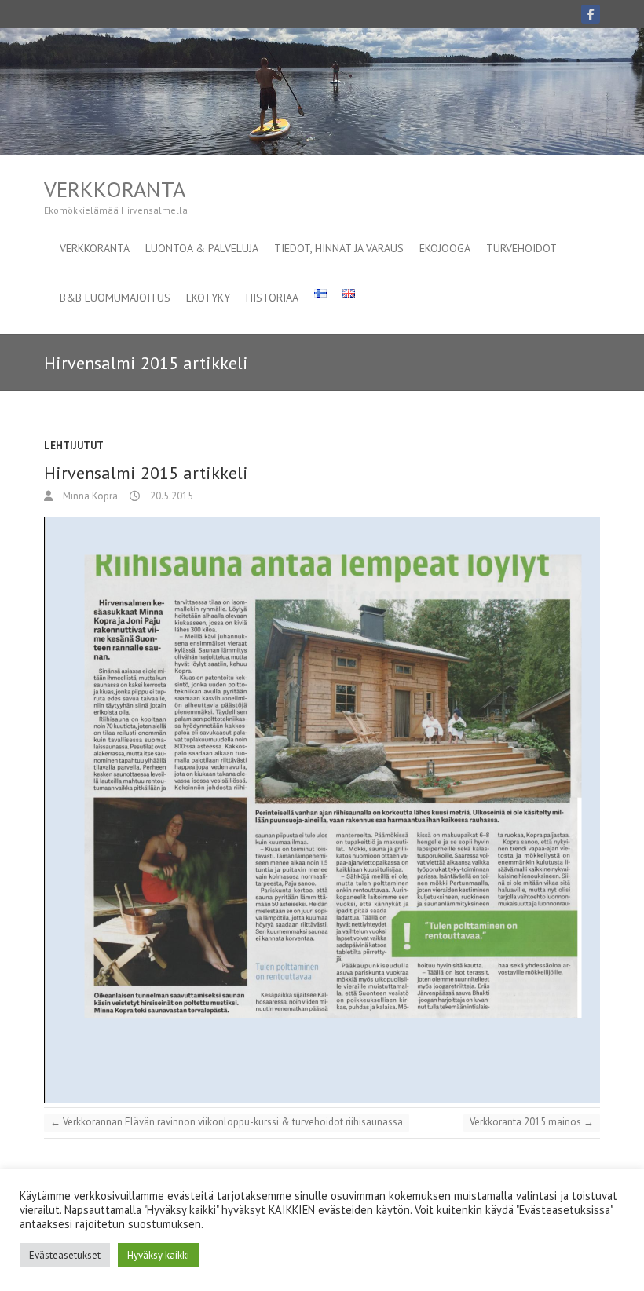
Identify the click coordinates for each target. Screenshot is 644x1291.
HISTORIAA (272, 298)
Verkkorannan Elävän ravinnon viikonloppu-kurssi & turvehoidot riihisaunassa (226, 1121)
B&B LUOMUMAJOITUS (115, 298)
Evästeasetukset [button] (65, 1255)
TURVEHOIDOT (521, 248)
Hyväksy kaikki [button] (158, 1255)
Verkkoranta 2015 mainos (532, 1121)
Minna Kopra (89, 496)
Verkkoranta (114, 189)
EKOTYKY (208, 298)
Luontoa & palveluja (201, 248)
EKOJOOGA (444, 248)
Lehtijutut (74, 445)
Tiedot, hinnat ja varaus (339, 248)
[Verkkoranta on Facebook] (590, 14)
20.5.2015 (170, 496)
